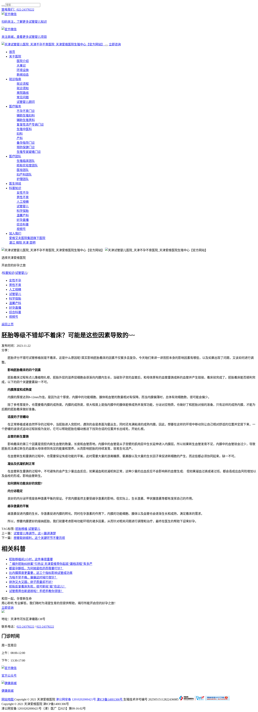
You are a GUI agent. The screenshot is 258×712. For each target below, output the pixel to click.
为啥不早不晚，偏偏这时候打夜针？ (33, 577)
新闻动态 (23, 74)
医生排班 (15, 183)
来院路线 (23, 92)
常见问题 (23, 97)
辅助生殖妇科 (26, 115)
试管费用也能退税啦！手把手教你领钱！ (36, 591)
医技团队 (23, 170)
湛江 (12, 242)
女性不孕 (23, 192)
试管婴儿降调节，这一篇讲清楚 (35, 533)
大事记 (21, 65)
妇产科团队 (24, 174)
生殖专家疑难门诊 (29, 151)
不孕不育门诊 (26, 111)
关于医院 (15, 56)
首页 (12, 52)
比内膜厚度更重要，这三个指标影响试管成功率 (41, 572)
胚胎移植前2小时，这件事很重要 (31, 559)
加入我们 (15, 233)
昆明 (32, 242)
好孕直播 (23, 220)
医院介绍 (23, 61)
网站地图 (8, 699)
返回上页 (8, 324)
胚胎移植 (21, 528)
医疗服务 (15, 106)
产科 (20, 138)
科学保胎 (23, 210)
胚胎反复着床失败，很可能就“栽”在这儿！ (37, 586)
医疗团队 (15, 156)
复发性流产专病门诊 (30, 124)
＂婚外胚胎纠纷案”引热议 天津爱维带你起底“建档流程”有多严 (50, 563)
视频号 (21, 229)
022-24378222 (25, 626)
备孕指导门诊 (26, 142)
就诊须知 (23, 88)
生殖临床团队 (26, 160)
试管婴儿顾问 (26, 101)
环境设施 (23, 70)
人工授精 (23, 201)
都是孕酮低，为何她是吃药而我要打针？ (36, 568)
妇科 (20, 133)
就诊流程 (23, 83)
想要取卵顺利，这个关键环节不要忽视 (39, 537)
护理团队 (23, 179)
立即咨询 (115, 44)
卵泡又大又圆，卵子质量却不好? (31, 582)
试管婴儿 (23, 206)
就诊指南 (15, 79)
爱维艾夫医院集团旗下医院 (27, 238)
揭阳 (19, 242)
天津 (26, 242)
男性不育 (23, 197)
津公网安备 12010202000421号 (76, 699)
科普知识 (15, 188)
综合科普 (23, 224)
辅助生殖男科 (26, 120)
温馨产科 (23, 215)
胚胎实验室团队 (27, 165)
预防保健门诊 (26, 147)
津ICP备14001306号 (110, 699)
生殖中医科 (24, 129)
